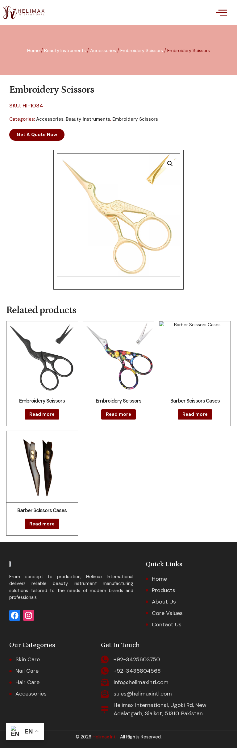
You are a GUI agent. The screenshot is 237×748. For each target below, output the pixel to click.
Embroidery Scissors (141, 51)
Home (33, 51)
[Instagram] (28, 615)
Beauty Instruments (65, 51)
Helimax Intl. (104, 737)
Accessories (103, 51)
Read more (42, 414)
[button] (221, 12)
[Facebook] (14, 615)
